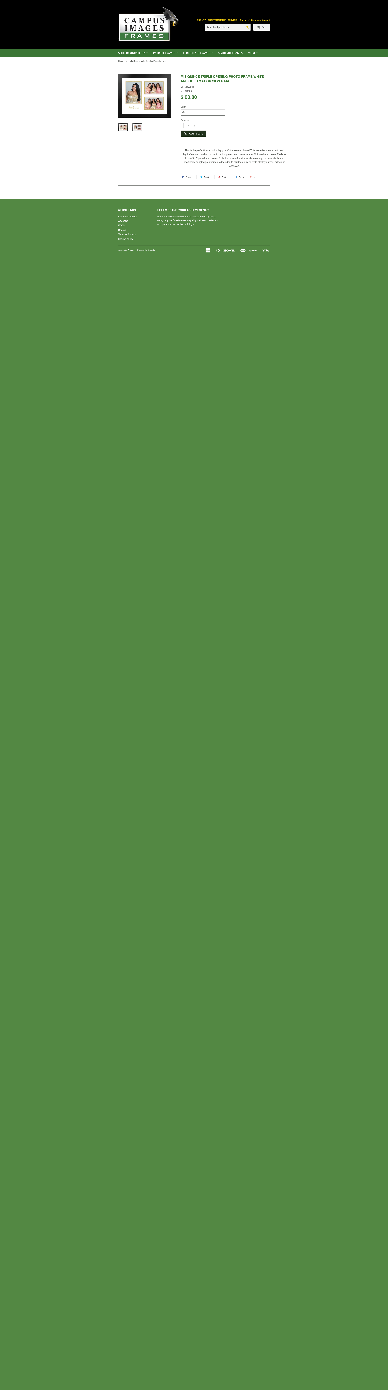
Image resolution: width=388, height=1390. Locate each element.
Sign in (243, 20)
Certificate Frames (197, 53)
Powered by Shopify (146, 250)
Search (122, 230)
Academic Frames (230, 53)
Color (183, 106)
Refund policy (125, 239)
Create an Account (260, 20)
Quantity (185, 120)
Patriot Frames (164, 53)
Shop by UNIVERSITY (132, 53)
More (252, 53)
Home (120, 61)
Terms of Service (127, 234)
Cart (264, 27)
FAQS (121, 225)
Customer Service (127, 216)
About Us (123, 221)
